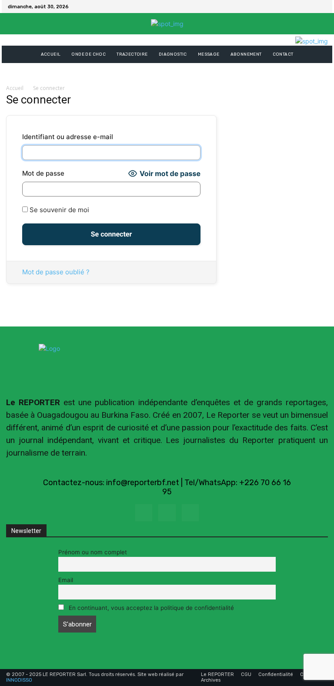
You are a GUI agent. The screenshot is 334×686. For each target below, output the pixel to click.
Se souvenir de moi (58, 210)
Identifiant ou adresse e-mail (67, 137)
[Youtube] (190, 512)
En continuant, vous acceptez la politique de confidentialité (150, 607)
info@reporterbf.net (142, 482)
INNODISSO (19, 680)
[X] (321, 6)
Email (65, 579)
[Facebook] (310, 6)
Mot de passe (43, 173)
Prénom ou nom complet (92, 552)
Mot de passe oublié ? (56, 272)
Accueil (14, 88)
